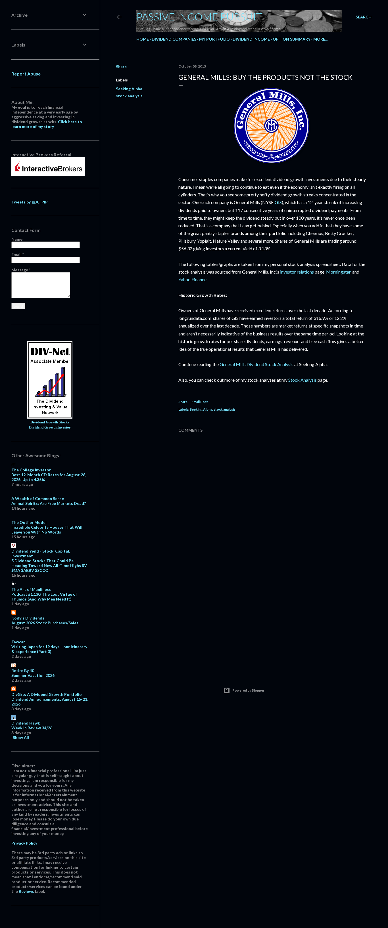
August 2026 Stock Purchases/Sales (44, 622)
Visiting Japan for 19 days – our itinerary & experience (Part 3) (49, 649)
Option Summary (291, 39)
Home (142, 39)
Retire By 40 (22, 670)
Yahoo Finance (192, 279)
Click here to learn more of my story (46, 124)
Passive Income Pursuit (199, 16)
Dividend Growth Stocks (49, 422)
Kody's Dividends (27, 618)
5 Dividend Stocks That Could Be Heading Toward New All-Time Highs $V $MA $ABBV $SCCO (49, 565)
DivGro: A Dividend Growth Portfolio (46, 694)
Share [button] (121, 66)
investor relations (297, 271)
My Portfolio (214, 39)
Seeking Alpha (129, 88)
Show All (21, 737)
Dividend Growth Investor (50, 427)
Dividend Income (251, 39)
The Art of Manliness (31, 589)
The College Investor (31, 469)
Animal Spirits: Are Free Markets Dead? (48, 503)
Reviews (26, 891)
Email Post (199, 402)
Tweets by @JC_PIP (29, 202)
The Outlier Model (29, 522)
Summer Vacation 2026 (33, 675)
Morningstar (338, 271)
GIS (278, 202)
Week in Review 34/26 (31, 727)
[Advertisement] (272, 619)
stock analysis (129, 95)
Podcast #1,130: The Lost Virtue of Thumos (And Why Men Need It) (44, 596)
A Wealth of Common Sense (37, 498)
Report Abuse (26, 73)
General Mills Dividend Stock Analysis (256, 364)
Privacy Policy (24, 843)
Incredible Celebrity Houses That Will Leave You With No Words (46, 529)
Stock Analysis (302, 380)
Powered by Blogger (248, 690)
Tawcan (18, 641)
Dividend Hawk (25, 723)
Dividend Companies (174, 39)
